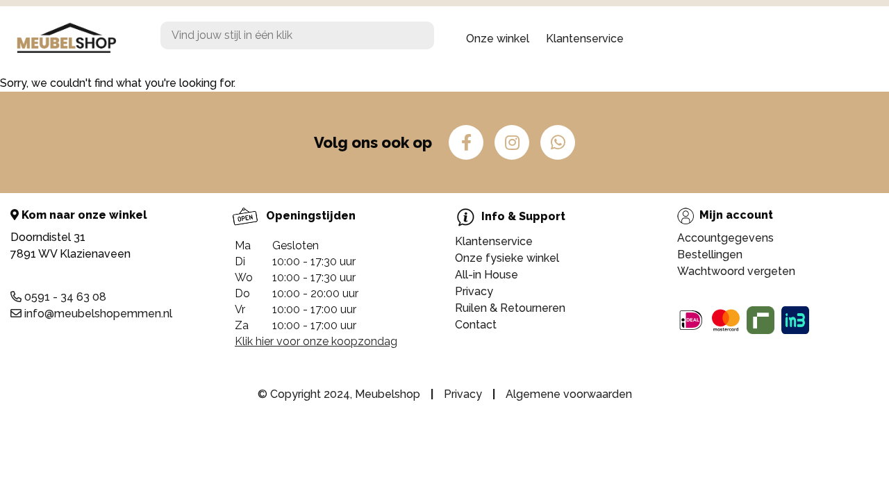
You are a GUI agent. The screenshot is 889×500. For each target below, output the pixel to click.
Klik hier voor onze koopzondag (316, 341)
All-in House (486, 274)
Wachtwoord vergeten (736, 271)
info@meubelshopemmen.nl (97, 313)
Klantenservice (585, 38)
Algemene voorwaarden (569, 394)
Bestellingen (709, 254)
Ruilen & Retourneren (510, 308)
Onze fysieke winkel (507, 258)
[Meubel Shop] (76, 38)
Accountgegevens (725, 237)
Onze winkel (497, 38)
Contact (476, 324)
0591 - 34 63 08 (64, 296)
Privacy (474, 291)
